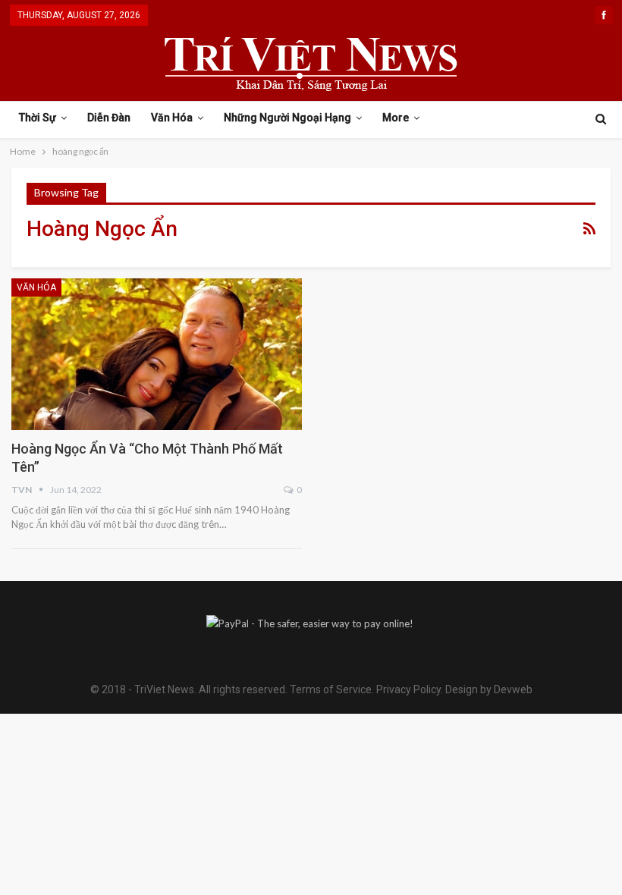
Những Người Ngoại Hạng (287, 117)
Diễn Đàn (108, 117)
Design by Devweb (487, 689)
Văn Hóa (172, 117)
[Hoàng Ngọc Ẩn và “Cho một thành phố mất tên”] (156, 354)
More (395, 117)
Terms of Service (331, 689)
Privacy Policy (408, 689)
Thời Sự (37, 117)
